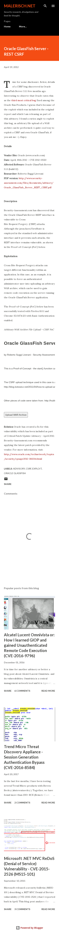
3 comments (22, 909)
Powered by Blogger (31, 927)
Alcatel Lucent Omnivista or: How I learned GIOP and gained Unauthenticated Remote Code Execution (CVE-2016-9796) (29, 645)
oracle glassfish (15, 473)
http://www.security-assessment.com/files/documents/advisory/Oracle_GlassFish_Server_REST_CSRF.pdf (28, 183)
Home (7, 26)
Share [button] (7, 484)
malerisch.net (19, 5)
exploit (37, 468)
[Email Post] (6, 479)
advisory (19, 468)
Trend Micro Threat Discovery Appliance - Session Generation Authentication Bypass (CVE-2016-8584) (24, 757)
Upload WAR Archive (16, 414)
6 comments (22, 690)
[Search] (45, 6)
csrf (28, 468)
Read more (48, 690)
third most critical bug (23, 100)
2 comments (22, 802)
